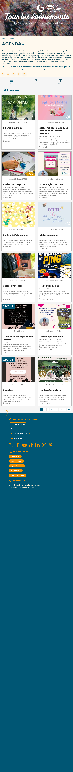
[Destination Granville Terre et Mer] (49, 8)
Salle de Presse (16, 461)
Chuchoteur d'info (17, 475)
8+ (52, 409)
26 (61, 409)
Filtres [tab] (60, 83)
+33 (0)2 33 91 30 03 (20, 434)
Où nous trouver (17, 429)
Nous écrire (18, 438)
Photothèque (16, 471)
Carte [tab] (36, 83)
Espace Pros (15, 456)
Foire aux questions (18, 424)
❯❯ (69, 409)
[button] (22, 43)
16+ (56, 409)
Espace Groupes (17, 466)
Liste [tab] (11, 83)
